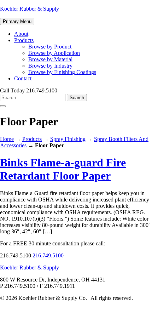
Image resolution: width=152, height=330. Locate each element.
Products (24, 40)
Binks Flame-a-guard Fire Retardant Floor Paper (63, 169)
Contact (22, 78)
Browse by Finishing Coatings (62, 72)
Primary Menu (17, 21)
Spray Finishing (68, 139)
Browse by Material (50, 59)
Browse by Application (54, 53)
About (21, 34)
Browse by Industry (50, 66)
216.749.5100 (48, 255)
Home (7, 139)
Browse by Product (49, 47)
